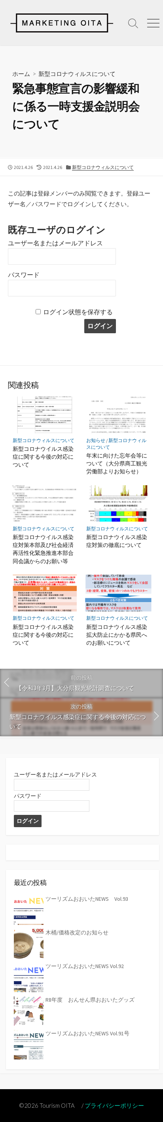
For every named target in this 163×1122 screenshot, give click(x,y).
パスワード (24, 274)
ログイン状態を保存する (78, 312)
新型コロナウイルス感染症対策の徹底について (116, 540)
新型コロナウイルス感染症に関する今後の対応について (43, 456)
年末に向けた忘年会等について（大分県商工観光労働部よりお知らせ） (116, 463)
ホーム (21, 73)
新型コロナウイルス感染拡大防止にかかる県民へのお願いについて (116, 634)
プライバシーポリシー (114, 1105)
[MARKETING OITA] (62, 23)
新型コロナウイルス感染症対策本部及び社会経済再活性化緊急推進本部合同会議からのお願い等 (43, 548)
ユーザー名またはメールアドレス (55, 243)
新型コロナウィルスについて (77, 73)
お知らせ (95, 440)
